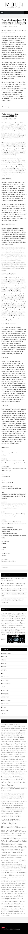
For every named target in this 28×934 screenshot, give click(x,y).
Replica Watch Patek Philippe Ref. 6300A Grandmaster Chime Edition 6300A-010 (13, 885)
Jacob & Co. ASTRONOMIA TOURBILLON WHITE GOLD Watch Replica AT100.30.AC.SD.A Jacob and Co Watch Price (14, 773)
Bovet (3, 660)
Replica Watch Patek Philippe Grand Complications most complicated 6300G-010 (13, 881)
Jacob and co (5, 690)
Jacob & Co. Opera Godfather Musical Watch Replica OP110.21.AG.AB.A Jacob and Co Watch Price (13, 823)
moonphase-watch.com (7, 613)
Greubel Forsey (6, 683)
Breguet (4, 663)
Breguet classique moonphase (15, 622)
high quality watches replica (8, 174)
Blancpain (4, 656)
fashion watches (11, 329)
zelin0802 (5, 26)
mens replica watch (14, 58)
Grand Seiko (5, 680)
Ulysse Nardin (5, 710)
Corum (4, 673)
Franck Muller (5, 676)
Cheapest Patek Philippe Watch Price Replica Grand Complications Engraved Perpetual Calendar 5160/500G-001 (14, 728)
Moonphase (5, 567)
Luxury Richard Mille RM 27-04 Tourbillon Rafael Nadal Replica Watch (13, 838)
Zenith (4, 714)
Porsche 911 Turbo (8, 30)
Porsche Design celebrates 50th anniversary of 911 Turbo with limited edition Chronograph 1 (14, 22)
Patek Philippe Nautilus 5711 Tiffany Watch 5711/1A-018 (12, 852)
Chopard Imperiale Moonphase (9, 623)
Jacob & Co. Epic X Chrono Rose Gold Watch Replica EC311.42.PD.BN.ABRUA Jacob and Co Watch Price (13, 793)
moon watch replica (6, 618)
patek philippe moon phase (18, 627)
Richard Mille (5, 703)
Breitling (4, 666)
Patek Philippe (5, 697)
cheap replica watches (7, 244)
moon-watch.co (11, 616)
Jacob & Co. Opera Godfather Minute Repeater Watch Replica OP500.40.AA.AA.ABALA (12, 806)
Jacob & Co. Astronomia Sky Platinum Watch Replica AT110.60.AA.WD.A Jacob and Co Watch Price (13, 767)
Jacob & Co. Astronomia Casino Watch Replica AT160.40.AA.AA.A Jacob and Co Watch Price (13, 752)
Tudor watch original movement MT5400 (10, 115)
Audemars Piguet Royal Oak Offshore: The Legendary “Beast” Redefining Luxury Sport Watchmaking (12, 600)
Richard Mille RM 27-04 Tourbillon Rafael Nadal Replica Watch (12, 906)
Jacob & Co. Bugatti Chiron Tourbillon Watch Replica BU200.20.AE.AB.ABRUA (13, 777)
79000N (7, 447)
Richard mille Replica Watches (13, 632)
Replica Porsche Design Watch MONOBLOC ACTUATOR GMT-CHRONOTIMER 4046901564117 (13, 868)
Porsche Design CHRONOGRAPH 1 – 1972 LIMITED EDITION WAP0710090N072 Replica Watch (13, 859)
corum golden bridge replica (8, 629)
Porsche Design (6, 107)
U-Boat (4, 707)
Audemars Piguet (6, 653)
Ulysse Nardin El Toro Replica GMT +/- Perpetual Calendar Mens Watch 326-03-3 (13, 911)
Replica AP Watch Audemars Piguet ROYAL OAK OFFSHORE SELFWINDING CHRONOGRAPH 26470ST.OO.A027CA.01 (13, 862)
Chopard (4, 670)
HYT (3, 687)
